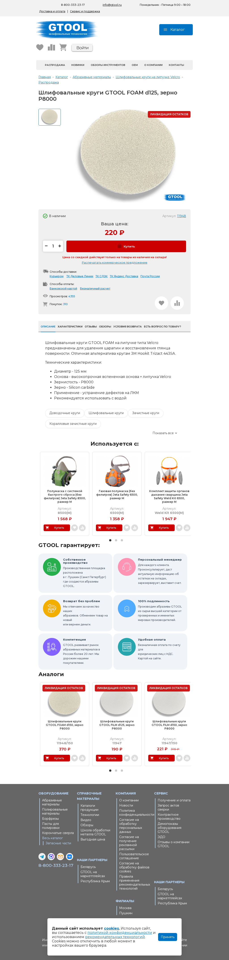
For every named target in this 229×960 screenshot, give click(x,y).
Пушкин (125, 913)
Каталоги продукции (89, 808)
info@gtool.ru (112, 4)
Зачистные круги (145, 413)
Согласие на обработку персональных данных (130, 826)
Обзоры (87, 825)
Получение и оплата (174, 800)
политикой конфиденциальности (119, 933)
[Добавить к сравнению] (177, 303)
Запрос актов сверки (168, 807)
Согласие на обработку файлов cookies (134, 867)
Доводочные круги (64, 413)
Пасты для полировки (50, 826)
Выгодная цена (93, 839)
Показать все (163, 433)
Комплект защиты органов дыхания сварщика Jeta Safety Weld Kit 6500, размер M (169, 496)
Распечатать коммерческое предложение (114, 262)
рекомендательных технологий (115, 937)
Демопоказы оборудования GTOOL (169, 828)
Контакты (176, 65)
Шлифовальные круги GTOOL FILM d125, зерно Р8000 (117, 725)
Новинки (77, 65)
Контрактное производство (169, 817)
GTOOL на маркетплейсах (93, 874)
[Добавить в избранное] (161, 303)
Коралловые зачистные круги (73, 424)
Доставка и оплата (52, 11)
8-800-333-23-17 (73, 4)
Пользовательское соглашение (134, 856)
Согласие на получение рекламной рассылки (129, 843)
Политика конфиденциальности (135, 813)
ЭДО (161, 837)
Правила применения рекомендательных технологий (134, 882)
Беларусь (88, 867)
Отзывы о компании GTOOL (173, 844)
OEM (135, 65)
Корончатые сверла (58, 833)
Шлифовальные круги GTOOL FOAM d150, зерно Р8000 (64, 725)
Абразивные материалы (52, 802)
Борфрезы (50, 819)
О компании (153, 65)
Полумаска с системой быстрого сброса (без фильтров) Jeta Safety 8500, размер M (65, 496)
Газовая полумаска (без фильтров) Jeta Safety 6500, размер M (117, 494)
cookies (111, 928)
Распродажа (55, 65)
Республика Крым (95, 881)
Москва (125, 908)
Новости (126, 805)
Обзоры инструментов (108, 65)
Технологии (90, 815)
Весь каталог (52, 838)
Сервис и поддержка (85, 11)
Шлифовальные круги (106, 413)
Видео (86, 820)
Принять (167, 937)
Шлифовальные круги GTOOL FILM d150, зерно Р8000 (169, 725)
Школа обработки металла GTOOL (95, 832)
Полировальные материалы (55, 811)
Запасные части (58, 843)
